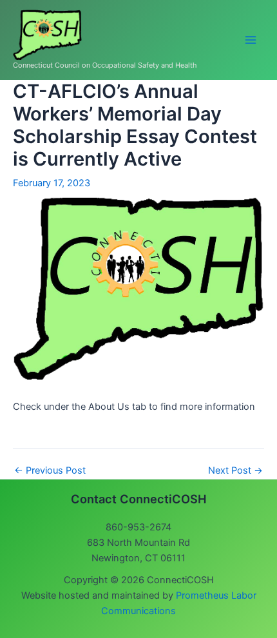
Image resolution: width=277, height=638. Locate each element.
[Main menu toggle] (250, 39)
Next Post (235, 471)
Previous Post (50, 471)
